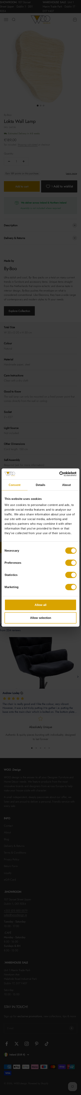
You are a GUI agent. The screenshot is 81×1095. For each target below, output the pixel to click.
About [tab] (66, 484)
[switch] (70, 563)
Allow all (40, 605)
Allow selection (40, 617)
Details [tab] (40, 484)
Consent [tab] (14, 484)
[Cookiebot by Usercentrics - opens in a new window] (59, 474)
